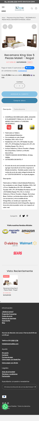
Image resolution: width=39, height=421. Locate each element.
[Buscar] (32, 8)
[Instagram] (8, 403)
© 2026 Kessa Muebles (9, 406)
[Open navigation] (3, 7)
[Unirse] (34, 387)
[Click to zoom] (34, 26)
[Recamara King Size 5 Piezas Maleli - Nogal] (10, 280)
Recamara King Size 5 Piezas (15, 17)
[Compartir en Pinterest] (27, 215)
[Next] (10, 26)
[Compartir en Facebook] (20, 215)
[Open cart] (36, 8)
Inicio (3, 17)
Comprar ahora (19, 100)
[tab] (7, 109)
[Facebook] (2, 403)
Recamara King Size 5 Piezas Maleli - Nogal (10, 289)
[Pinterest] (5, 403)
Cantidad (19, 82)
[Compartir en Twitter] (23, 215)
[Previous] (5, 26)
